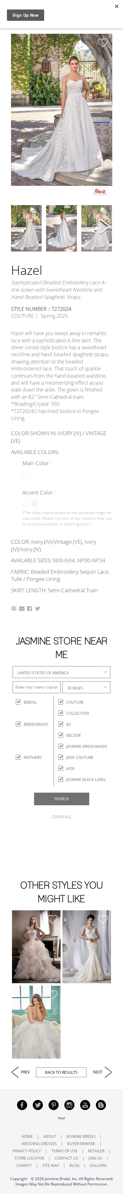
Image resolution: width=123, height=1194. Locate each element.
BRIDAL (29, 702)
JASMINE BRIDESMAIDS (86, 746)
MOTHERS (29, 757)
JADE (70, 768)
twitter (38, 1105)
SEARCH (61, 798)
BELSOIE (73, 735)
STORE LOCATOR (29, 1158)
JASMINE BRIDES (81, 1136)
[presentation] (18, 227)
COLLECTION (77, 713)
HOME (27, 1136)
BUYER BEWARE (81, 1143)
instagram (69, 1105)
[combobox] (61, 672)
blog (101, 1105)
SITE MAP (50, 1165)
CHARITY (24, 1165)
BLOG (74, 1165)
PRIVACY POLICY (27, 1151)
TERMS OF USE (64, 1151)
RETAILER (96, 1151)
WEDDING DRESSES (39, 1143)
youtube (85, 1105)
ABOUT (49, 1136)
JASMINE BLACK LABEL (86, 779)
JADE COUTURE (79, 757)
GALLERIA (98, 1165)
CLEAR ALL (62, 816)
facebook (22, 1105)
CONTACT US (66, 1158)
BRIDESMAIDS (29, 724)
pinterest (54, 1105)
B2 (68, 724)
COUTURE (75, 702)
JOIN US (95, 1158)
